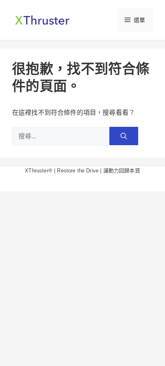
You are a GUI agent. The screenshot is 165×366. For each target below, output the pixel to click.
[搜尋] (123, 136)
